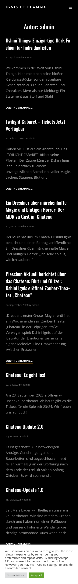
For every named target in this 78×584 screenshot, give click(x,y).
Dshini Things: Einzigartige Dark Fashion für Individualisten (39, 44)
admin (28, 57)
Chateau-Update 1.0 (25, 489)
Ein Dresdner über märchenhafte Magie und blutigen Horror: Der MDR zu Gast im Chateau (36, 209)
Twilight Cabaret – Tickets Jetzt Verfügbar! (35, 125)
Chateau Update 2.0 (25, 426)
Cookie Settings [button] (15, 575)
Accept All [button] (36, 575)
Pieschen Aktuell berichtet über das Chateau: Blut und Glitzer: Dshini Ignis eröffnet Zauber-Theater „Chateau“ (38, 284)
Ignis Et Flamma (26, 7)
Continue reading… (19, 108)
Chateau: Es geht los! (25, 374)
